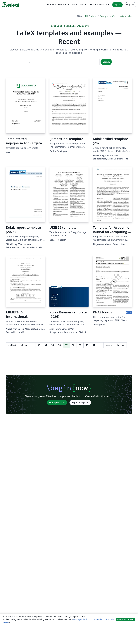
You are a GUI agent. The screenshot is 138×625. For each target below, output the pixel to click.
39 (80, 345)
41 (94, 345)
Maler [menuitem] (75, 4)
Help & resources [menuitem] (98, 4)
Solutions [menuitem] (63, 4)
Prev (23, 345)
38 (73, 345)
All (86, 16)
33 (39, 345)
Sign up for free (57, 402)
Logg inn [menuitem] (130, 4)
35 (52, 345)
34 (45, 345)
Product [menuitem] (50, 4)
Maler (94, 16)
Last (120, 345)
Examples (104, 16)
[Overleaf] (10, 4)
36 (59, 345)
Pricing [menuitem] (83, 4)
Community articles (122, 16)
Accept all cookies (125, 619)
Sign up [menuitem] (117, 4)
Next (109, 345)
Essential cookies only (104, 619)
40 (87, 345)
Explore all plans (80, 402)
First (12, 345)
